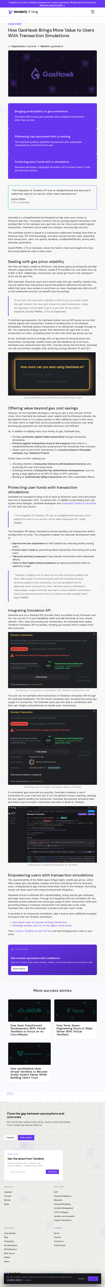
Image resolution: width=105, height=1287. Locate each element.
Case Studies (10, 1233)
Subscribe (52, 1172)
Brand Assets (60, 1245)
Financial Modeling (62, 1204)
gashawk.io (57, 46)
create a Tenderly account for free (33, 931)
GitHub (7, 1257)
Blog (6, 1237)
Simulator (8, 1192)
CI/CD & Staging (61, 1212)
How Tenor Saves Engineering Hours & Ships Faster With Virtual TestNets (74, 1030)
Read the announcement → (52, 5)
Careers (57, 1237)
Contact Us (59, 1241)
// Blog (32, 12)
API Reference (10, 1249)
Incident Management (63, 1208)
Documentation (10, 1245)
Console (7, 1196)
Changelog (9, 1241)
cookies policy (14, 1280)
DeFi (56, 1192)
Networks (58, 1200)
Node (6, 1204)
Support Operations (62, 1220)
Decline (81, 1279)
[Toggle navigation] (92, 12)
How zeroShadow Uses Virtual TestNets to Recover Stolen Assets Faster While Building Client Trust (29, 1073)
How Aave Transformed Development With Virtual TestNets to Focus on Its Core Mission (28, 1030)
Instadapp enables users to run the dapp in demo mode (41, 925)
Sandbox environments (64, 1216)
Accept (93, 1279)
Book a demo (19, 969)
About (56, 1233)
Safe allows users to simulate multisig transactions (39, 922)
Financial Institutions (62, 1196)
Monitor (7, 1200)
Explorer (10, 1137)
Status (6, 1261)
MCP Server (9, 1253)
